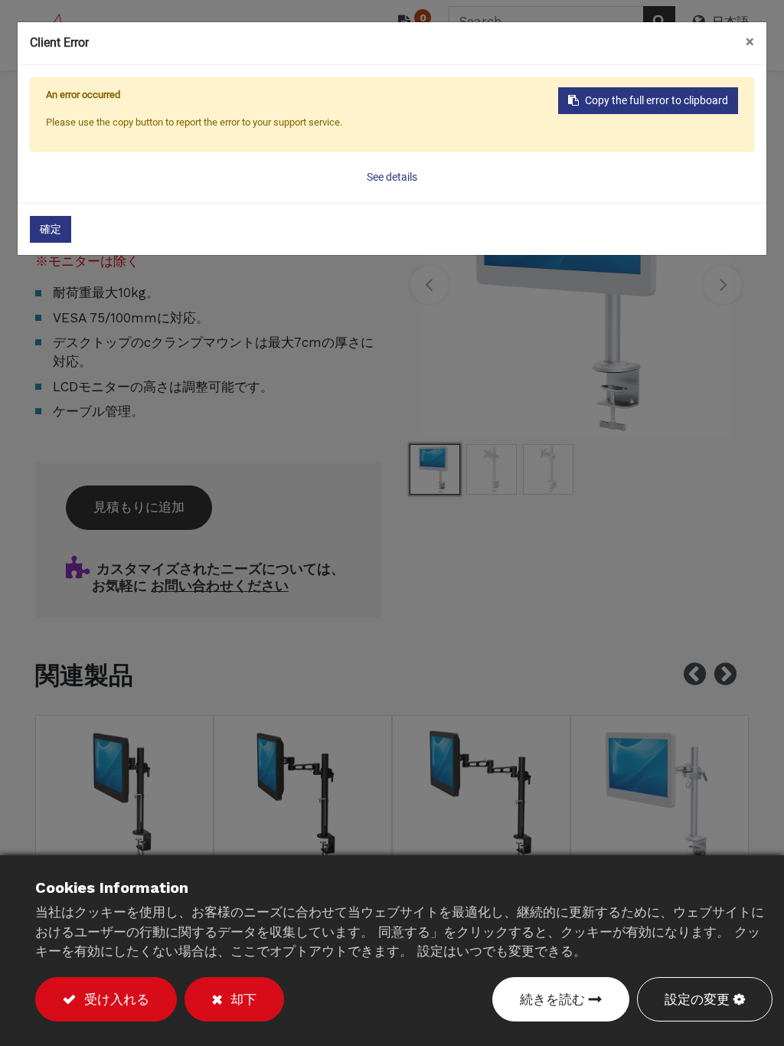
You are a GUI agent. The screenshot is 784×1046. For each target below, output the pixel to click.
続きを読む (552, 999)
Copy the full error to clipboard (656, 100)
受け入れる (114, 999)
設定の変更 (697, 999)
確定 (50, 229)
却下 (241, 999)
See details (392, 177)
